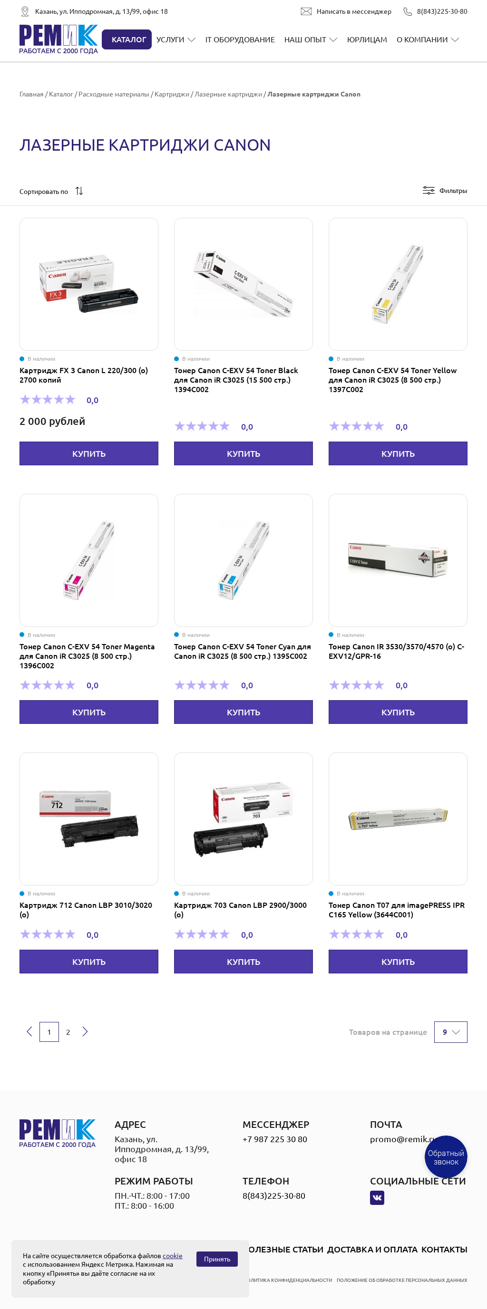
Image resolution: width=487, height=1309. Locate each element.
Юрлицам (367, 39)
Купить (89, 453)
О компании (422, 39)
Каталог (129, 39)
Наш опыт (305, 39)
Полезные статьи (282, 1249)
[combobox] (48, 191)
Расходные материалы (113, 94)
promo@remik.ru (403, 1139)
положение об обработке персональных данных (402, 1280)
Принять (217, 1259)
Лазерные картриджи (228, 94)
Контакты (444, 1249)
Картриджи (172, 94)
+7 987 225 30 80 (275, 1139)
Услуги (170, 39)
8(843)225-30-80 (442, 11)
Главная (31, 94)
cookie (173, 1256)
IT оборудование (240, 39)
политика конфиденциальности (288, 1280)
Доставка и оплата (372, 1249)
